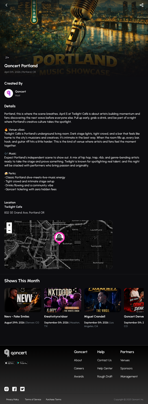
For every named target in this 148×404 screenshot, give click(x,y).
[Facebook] (14, 389)
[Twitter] (22, 389)
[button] (59, 242)
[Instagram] (6, 389)
